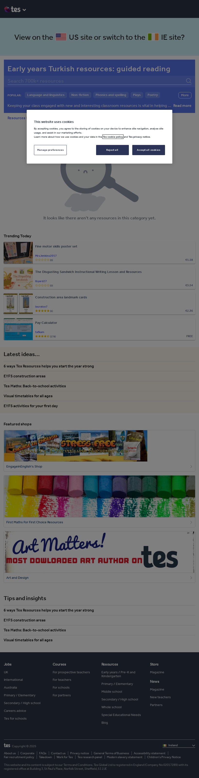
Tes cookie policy (113, 136)
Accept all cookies (148, 149)
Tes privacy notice (139, 136)
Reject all (112, 149)
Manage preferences (50, 149)
